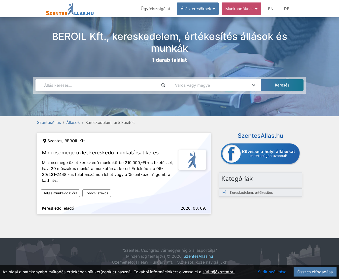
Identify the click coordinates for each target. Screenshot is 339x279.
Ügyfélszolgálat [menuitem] (155, 8)
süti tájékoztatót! (219, 271)
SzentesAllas (49, 122)
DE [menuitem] (286, 8)
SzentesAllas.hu (198, 256)
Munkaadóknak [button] (240, 8)
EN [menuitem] (270, 8)
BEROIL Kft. (75, 140)
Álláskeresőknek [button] (196, 8)
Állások (73, 122)
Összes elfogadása (315, 271)
